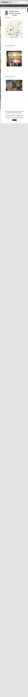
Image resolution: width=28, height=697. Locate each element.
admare (21, 117)
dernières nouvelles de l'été (17, 115)
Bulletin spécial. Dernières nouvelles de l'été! (15, 13)
